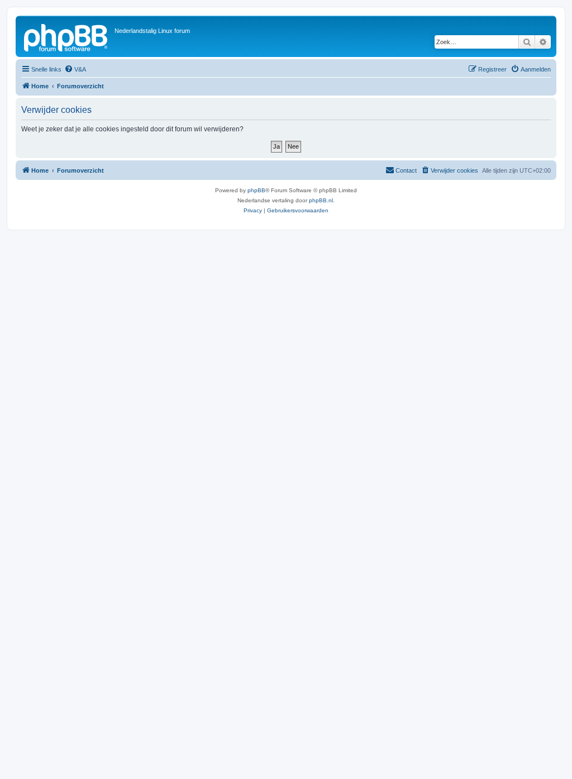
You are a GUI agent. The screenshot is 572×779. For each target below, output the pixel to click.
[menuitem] (75, 69)
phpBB (256, 190)
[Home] (66, 36)
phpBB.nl (321, 200)
